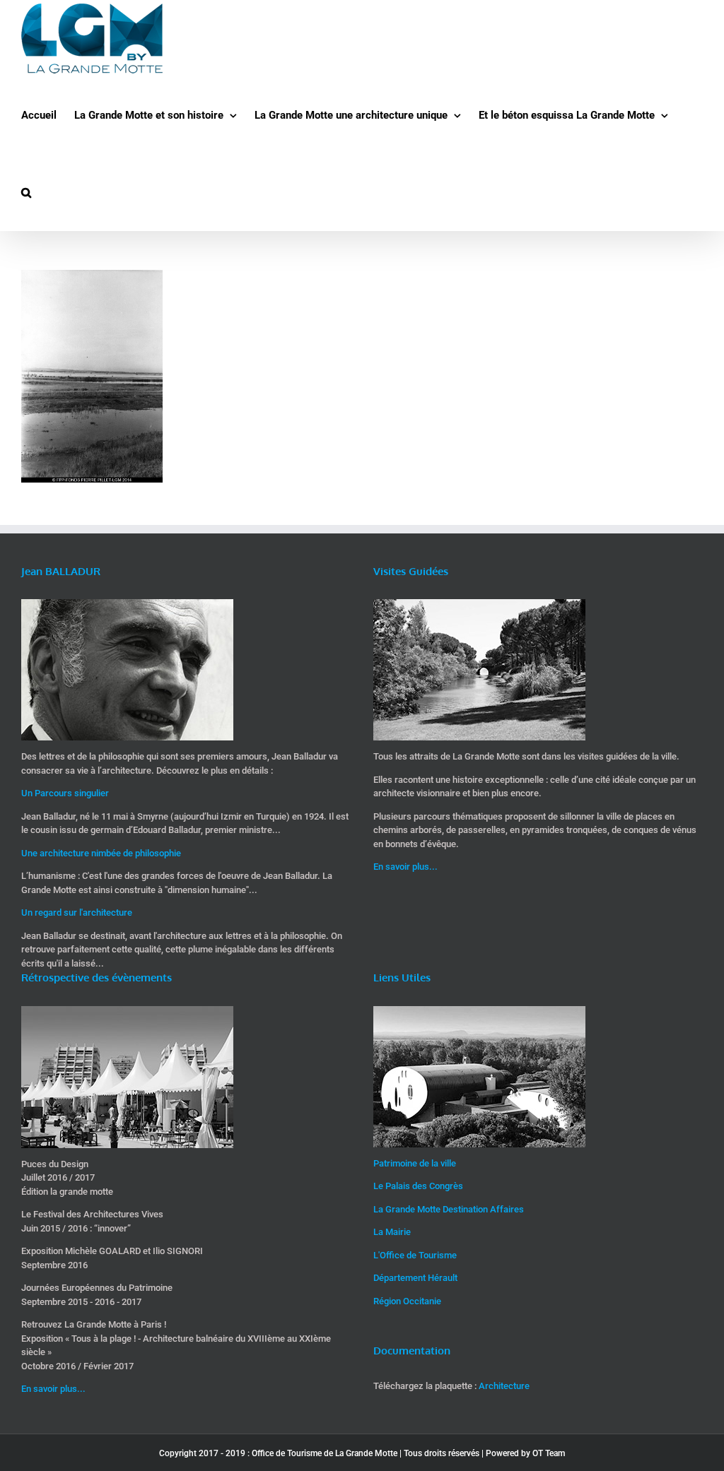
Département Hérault (415, 1277)
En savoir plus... (405, 866)
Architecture (504, 1386)
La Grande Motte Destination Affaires (448, 1209)
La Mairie (392, 1232)
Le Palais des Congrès (418, 1186)
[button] (26, 192)
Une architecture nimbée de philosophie (101, 853)
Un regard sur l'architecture (76, 912)
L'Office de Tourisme (415, 1255)
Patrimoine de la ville (414, 1163)
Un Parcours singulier (65, 793)
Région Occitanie (407, 1301)
